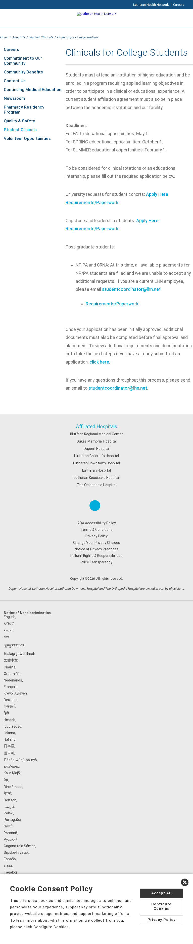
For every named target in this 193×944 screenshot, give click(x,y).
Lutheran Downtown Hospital (96, 463)
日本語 (9, 746)
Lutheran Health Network (151, 5)
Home (4, 37)
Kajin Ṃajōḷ (12, 773)
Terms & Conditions (97, 530)
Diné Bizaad (13, 787)
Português (12, 820)
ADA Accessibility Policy (96, 523)
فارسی (9, 807)
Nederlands (13, 680)
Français (11, 687)
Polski (8, 813)
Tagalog (10, 872)
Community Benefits (23, 71)
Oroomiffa (12, 674)
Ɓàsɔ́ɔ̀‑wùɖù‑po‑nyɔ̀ (20, 760)
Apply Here (157, 194)
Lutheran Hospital (96, 470)
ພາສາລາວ (11, 766)
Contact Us (15, 80)
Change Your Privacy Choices (96, 543)
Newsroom (14, 98)
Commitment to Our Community (23, 61)
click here (99, 362)
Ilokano (9, 733)
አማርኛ (9, 623)
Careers (178, 5)
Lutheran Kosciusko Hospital (97, 478)
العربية (9, 630)
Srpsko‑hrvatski (16, 852)
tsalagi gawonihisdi (19, 654)
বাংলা (7, 637)
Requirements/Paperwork (92, 202)
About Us (18, 37)
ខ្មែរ (6, 780)
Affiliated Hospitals (96, 427)
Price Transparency (96, 562)
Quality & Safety (19, 120)
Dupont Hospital (97, 449)
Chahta (10, 667)
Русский (11, 839)
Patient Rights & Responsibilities (96, 556)
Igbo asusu (12, 726)
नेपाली (7, 793)
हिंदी (6, 713)
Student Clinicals (41, 37)
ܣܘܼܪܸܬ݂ (8, 866)
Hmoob (9, 720)
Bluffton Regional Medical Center (96, 434)
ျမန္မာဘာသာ (14, 645)
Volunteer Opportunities (27, 138)
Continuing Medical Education (32, 89)
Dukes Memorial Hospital (97, 441)
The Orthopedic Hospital (96, 485)
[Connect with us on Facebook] (94, 505)
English (9, 617)
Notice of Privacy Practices (97, 549)
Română (10, 833)
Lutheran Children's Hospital (96, 456)
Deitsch (10, 800)
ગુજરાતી (9, 706)
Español (10, 859)
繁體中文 (11, 660)
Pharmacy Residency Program (24, 110)
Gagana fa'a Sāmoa (19, 846)
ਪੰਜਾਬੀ (8, 826)
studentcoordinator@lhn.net (131, 289)
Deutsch (11, 700)
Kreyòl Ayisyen (15, 693)
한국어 (9, 753)
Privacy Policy (96, 536)
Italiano (10, 739)
